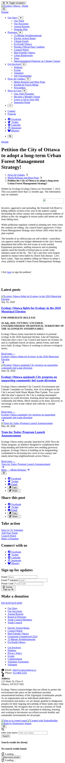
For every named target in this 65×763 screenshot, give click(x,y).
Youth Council (15, 622)
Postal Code (7, 583)
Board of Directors (17, 617)
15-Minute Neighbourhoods (21, 639)
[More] (20, 17)
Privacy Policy (15, 653)
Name (4, 577)
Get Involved (14, 647)
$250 (14, 603)
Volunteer (12, 664)
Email (9, 580)
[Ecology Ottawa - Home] (14, 6)
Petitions (12, 650)
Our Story (13, 608)
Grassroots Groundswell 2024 (22, 636)
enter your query (9, 732)
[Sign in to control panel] (14, 720)
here (9, 272)
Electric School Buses (18, 628)
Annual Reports (15, 614)
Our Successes (15, 611)
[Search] (3, 9)
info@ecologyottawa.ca (24, 670)
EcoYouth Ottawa (16, 642)
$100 (8, 603)
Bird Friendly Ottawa (18, 633)
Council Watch (15, 630)
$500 (19, 603)
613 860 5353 (20, 672)
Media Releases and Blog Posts (23, 177)
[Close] (3, 473)
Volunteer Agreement (18, 661)
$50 (3, 603)
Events (11, 656)
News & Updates (16, 175)
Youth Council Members (20, 619)
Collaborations (15, 659)
